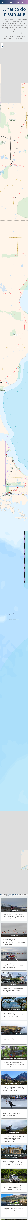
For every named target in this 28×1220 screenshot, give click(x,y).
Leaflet (1, 894)
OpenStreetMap (11, 895)
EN (24, 2)
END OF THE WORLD (14, 2)
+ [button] (2, 44)
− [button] (2, 46)
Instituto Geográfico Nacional (12, 894)
